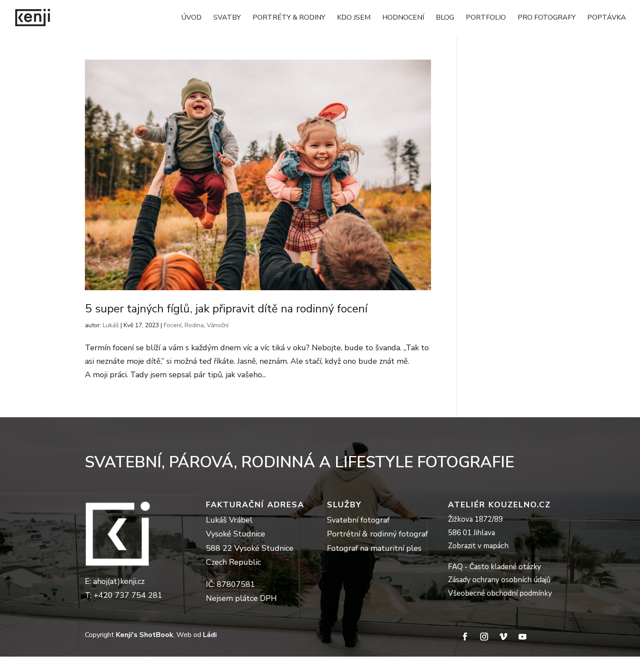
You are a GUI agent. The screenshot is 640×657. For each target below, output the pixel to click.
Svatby (227, 18)
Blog (445, 18)
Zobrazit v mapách (478, 546)
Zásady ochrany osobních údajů (499, 580)
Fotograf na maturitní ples (374, 548)
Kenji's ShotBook (144, 635)
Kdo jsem (354, 18)
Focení (173, 325)
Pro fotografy (547, 18)
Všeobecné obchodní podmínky (500, 593)
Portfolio (486, 18)
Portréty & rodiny (289, 18)
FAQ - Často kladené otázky (494, 567)
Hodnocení (403, 18)
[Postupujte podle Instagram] (484, 636)
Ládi (210, 635)
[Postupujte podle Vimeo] (503, 636)
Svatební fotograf (358, 520)
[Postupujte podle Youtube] (522, 636)
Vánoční (218, 325)
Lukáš (111, 325)
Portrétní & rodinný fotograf (377, 534)
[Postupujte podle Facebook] (465, 636)
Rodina (194, 325)
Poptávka (606, 18)
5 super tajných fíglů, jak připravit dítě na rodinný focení (226, 308)
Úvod (191, 18)
